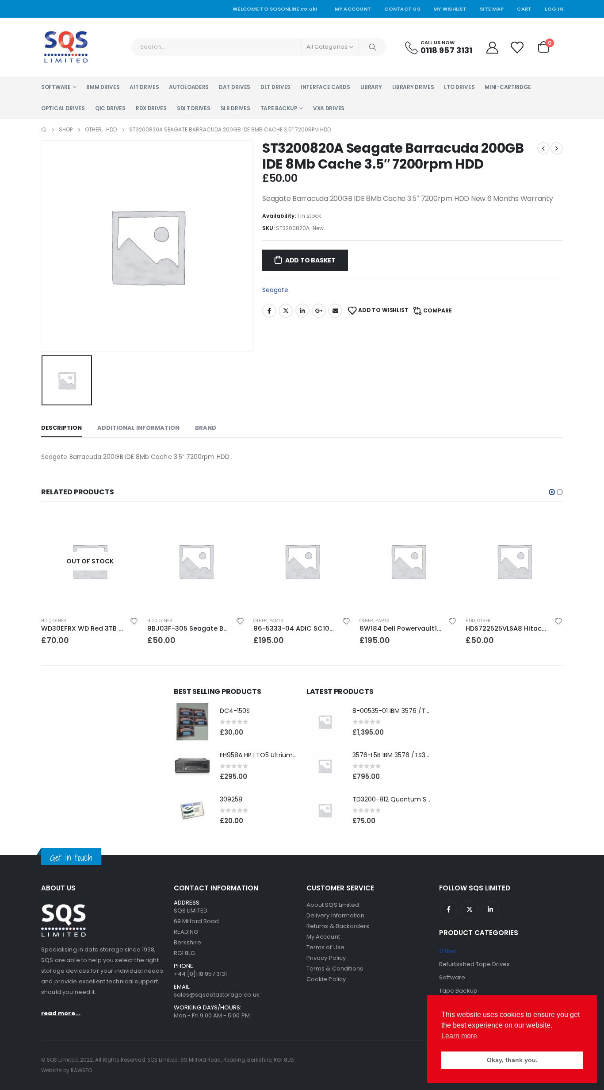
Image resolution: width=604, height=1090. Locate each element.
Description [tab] (61, 428)
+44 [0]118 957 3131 (200, 974)
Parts (276, 620)
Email (335, 311)
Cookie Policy (326, 979)
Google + (319, 311)
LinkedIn (302, 311)
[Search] (372, 47)
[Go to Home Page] (43, 129)
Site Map (492, 8)
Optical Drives (63, 108)
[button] (552, 492)
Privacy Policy (326, 958)
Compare (437, 310)
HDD (45, 620)
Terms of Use (325, 947)
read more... (60, 1013)
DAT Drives (234, 87)
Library (371, 87)
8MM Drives (102, 87)
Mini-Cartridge (508, 87)
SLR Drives (235, 108)
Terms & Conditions (334, 968)
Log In (554, 8)
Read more (124, 527)
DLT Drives (275, 87)
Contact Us (402, 8)
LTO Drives (459, 87)
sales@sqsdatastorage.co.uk (217, 994)
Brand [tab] (205, 428)
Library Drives (413, 87)
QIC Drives (110, 108)
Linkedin (490, 909)
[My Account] (492, 47)
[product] (196, 561)
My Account (353, 8)
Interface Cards (325, 87)
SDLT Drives (193, 108)
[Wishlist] (517, 47)
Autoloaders (189, 87)
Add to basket (310, 260)
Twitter (286, 311)
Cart (524, 8)
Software (56, 87)
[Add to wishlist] (134, 621)
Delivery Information (335, 915)
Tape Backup (279, 108)
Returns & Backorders (337, 926)
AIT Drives (144, 87)
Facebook (269, 311)
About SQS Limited (332, 905)
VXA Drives (328, 108)
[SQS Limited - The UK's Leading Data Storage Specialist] (65, 47)
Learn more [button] (459, 1036)
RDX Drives (151, 108)
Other (59, 620)
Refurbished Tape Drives (474, 964)
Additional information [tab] (138, 428)
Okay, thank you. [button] (512, 1059)
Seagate (275, 289)
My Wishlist (449, 8)
